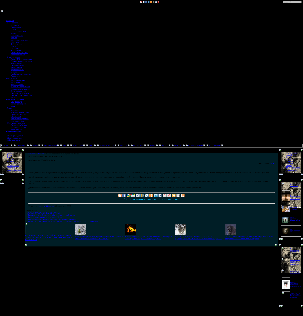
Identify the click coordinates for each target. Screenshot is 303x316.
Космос (14, 38)
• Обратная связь (13, 140)
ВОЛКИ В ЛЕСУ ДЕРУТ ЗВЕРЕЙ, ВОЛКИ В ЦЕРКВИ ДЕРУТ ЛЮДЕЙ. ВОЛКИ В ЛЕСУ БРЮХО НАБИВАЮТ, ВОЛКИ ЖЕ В (48, 237)
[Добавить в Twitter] (148, 2)
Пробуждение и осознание (21, 74)
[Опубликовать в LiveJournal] (156, 2)
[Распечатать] (178, 195)
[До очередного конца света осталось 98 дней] (130, 234)
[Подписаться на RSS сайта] (183, 195)
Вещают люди (16, 102)
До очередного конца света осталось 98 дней (45, 217)
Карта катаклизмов (18, 127)
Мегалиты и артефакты (20, 87)
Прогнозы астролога (19, 114)
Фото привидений (18, 91)
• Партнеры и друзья (14, 136)
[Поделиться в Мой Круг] (147, 195)
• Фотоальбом (11, 78)
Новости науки (17, 27)
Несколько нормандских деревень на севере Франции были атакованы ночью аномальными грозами (99, 237)
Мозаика (14, 110)
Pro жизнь (15, 25)
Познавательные (17, 65)
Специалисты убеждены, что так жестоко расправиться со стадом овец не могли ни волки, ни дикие (249, 237)
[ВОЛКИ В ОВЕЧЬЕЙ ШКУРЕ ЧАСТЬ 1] (30, 233)
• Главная (10, 21)
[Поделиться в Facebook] (146, 2)
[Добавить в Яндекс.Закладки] (165, 195)
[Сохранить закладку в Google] (129, 195)
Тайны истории (17, 44)
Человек (14, 29)
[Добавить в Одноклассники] (151, 2)
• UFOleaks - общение (15, 100)
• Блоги (9, 108)
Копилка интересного (20, 119)
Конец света (16, 51)
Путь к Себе (16, 117)
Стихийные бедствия (19, 40)
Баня (13, 106)
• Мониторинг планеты (15, 123)
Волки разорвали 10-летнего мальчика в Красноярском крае (51, 219)
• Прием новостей (13, 132)
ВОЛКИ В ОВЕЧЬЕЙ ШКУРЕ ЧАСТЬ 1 (43, 213)
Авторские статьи (18, 55)
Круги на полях (17, 85)
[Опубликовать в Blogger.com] (120, 195)
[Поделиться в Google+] (158, 2)
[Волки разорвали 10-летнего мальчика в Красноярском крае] (180, 234)
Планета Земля (17, 36)
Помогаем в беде (18, 121)
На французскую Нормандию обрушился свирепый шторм (51, 215)
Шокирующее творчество (21, 95)
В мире (14, 72)
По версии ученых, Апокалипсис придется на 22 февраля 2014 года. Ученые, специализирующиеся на (148, 237)
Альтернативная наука (20, 112)
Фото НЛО (15, 82)
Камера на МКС (17, 129)
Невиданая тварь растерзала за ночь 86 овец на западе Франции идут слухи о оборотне (62, 221)
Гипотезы (15, 48)
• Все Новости (12, 23)
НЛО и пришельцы (19, 31)
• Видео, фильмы (13, 57)
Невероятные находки (20, 93)
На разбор (15, 97)
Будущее (14, 46)
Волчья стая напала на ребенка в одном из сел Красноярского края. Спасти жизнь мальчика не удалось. (198, 237)
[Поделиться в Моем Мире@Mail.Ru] (153, 2)
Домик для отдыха (18, 104)
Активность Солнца (19, 125)
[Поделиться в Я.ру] (141, 2)
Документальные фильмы (21, 61)
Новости (41, 206)
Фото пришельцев (18, 80)
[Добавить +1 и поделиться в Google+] (133, 195)
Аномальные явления (19, 53)
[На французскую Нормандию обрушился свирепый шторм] (80, 234)
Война (13, 33)
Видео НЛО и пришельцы (21, 59)
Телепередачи (16, 63)
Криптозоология (17, 70)
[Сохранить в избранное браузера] (174, 195)
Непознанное (16, 68)
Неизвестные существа (20, 89)
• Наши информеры (14, 138)
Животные (15, 42)
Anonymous (15, 76)
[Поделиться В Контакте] (144, 2)
